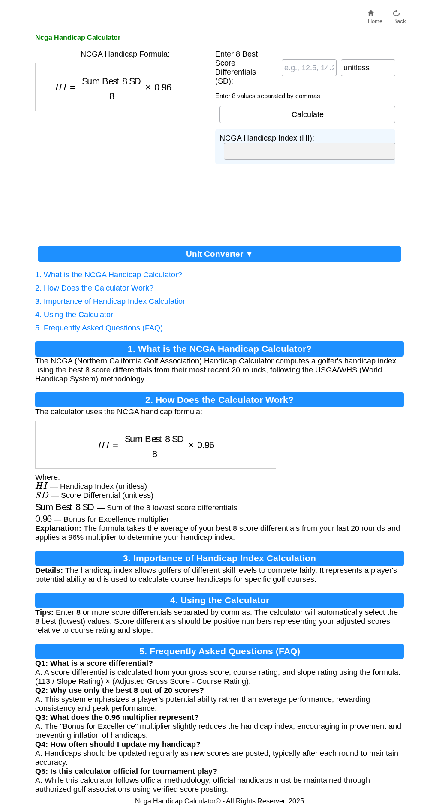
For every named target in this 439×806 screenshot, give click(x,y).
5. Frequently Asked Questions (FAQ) (99, 328)
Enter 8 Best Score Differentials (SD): (236, 67)
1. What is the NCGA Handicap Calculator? (108, 274)
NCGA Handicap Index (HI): (267, 138)
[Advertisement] (121, 175)
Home (375, 19)
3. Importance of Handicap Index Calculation (111, 301)
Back (399, 19)
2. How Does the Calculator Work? (94, 288)
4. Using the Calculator (74, 314)
